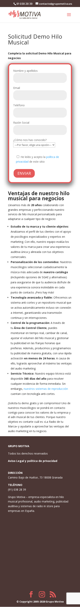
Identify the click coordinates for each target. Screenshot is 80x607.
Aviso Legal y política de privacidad (32, 461)
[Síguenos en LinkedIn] (53, 594)
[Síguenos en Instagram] (42, 594)
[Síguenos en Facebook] (31, 594)
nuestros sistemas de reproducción (46, 389)
